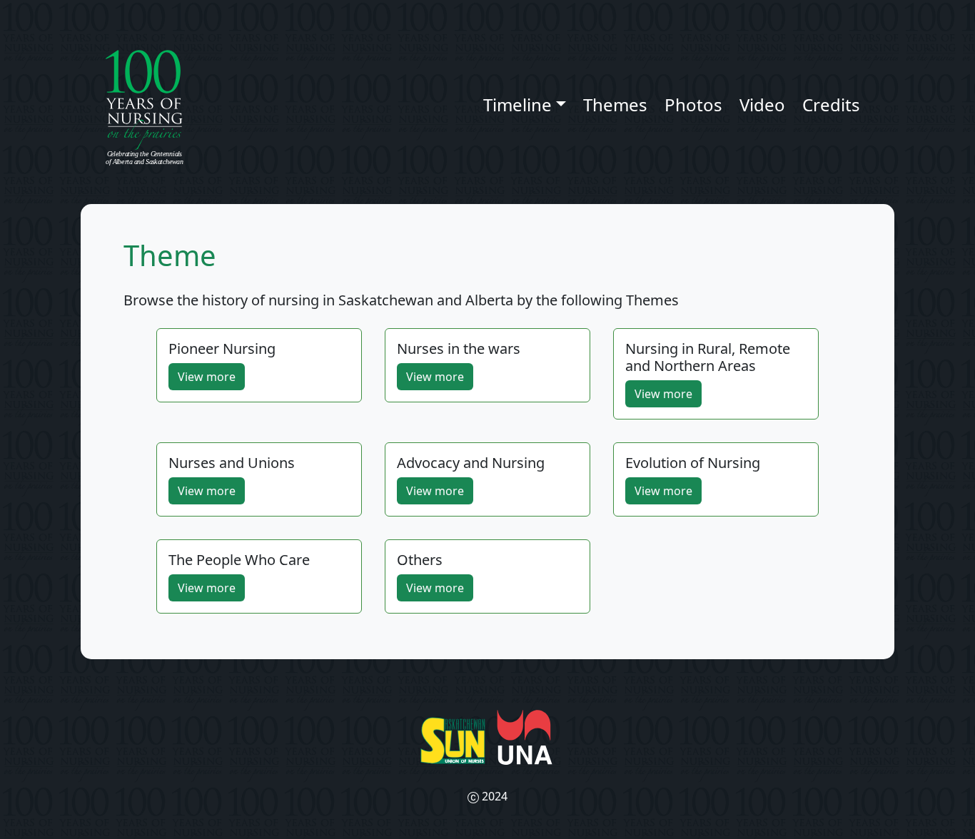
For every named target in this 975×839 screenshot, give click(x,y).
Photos (693, 104)
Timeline (517, 104)
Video (762, 104)
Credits (831, 104)
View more (207, 377)
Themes (615, 104)
